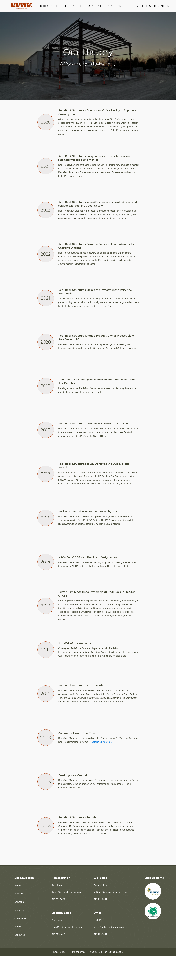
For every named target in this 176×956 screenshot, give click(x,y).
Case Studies (124, 6)
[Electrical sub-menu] (73, 6)
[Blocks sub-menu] (52, 6)
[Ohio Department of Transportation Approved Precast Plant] (153, 911)
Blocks (44, 6)
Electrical (63, 6)
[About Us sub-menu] (113, 6)
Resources (143, 6)
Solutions (84, 6)
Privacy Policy (58, 952)
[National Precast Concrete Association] (153, 891)
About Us (103, 6)
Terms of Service (77, 952)
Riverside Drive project (101, 742)
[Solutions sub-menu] (94, 6)
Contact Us (161, 6)
